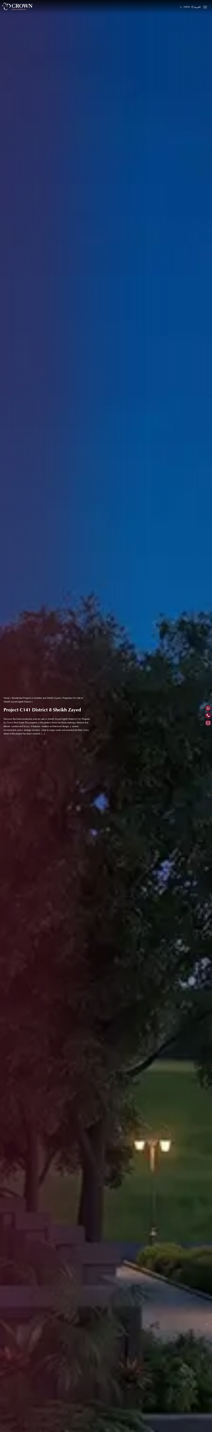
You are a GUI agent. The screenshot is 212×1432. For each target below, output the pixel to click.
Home (7, 698)
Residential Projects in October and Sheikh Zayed (36, 698)
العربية (197, 7)
